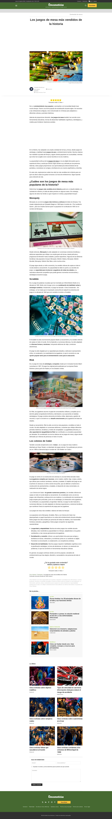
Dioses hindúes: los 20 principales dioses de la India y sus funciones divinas (65, 599)
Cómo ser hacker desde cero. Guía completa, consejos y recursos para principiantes (62, 646)
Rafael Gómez (60, 694)
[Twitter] (42, 802)
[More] (82, 89)
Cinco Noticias (32, 574)
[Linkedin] (45, 802)
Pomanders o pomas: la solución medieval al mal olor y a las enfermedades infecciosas (64, 615)
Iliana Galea (52, 602)
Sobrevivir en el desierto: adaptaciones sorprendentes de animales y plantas (63, 630)
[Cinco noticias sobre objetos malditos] (42, 676)
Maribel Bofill (52, 619)
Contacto (79, 1)
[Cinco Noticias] (56, 797)
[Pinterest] (55, 802)
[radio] (49, 567)
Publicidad (85, 1)
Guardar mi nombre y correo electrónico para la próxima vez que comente (51, 766)
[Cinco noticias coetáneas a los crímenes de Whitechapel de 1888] (70, 735)
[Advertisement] (97, 52)
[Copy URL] (79, 89)
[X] (68, 89)
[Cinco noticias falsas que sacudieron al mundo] (42, 735)
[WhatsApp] (75, 89)
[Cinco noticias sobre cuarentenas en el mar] (70, 707)
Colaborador (52, 632)
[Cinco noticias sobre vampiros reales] (42, 707)
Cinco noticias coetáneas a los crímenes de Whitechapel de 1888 (68, 750)
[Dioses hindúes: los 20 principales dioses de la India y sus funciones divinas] (40, 602)
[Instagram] (52, 802)
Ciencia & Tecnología (55, 626)
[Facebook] (72, 89)
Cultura (52, 596)
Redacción (31, 692)
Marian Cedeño (53, 649)
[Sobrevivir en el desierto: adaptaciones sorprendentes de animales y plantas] (40, 632)
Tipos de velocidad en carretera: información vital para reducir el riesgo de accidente (69, 690)
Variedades (40, 574)
